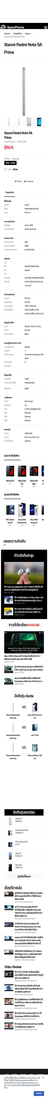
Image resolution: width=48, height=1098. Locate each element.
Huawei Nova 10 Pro (22, 831)
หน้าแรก (7, 34)
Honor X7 (19, 854)
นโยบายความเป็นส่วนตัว (21, 1083)
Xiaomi (27, 34)
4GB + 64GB (10, 163)
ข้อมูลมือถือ (18, 34)
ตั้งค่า (6, 1088)
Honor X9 (19, 820)
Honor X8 (18, 866)
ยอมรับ (39, 1093)
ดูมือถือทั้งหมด (24, 876)
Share (19, 181)
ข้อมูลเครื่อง (10, 192)
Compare (29, 181)
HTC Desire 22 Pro (21, 843)
